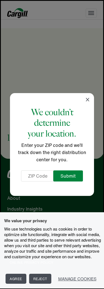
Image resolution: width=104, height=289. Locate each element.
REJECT (40, 278)
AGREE (16, 278)
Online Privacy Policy (32, 262)
